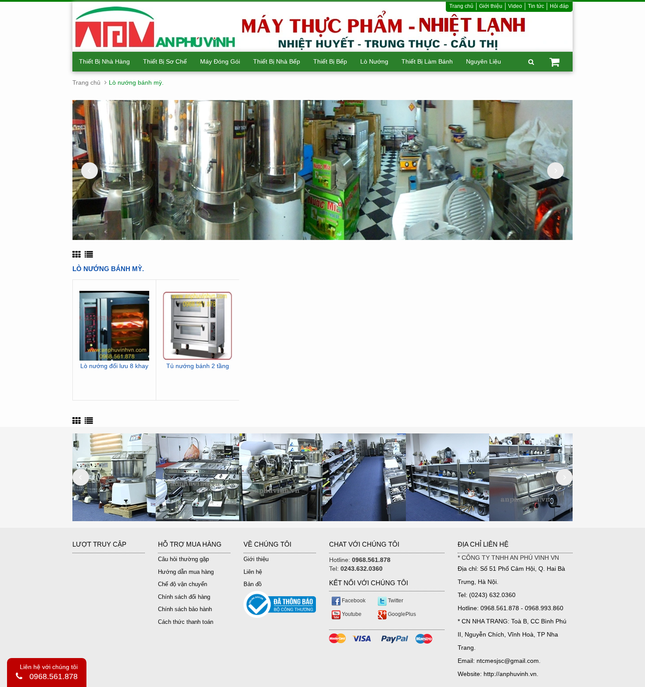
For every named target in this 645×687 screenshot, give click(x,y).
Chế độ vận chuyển (182, 584)
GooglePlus (401, 614)
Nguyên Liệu (483, 61)
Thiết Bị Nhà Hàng (104, 61)
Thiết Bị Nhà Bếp (276, 61)
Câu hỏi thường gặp (183, 559)
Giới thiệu (490, 6)
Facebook (353, 601)
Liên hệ (253, 572)
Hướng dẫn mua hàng (186, 572)
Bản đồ (253, 584)
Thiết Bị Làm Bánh (427, 61)
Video (515, 6)
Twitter (395, 601)
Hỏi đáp (559, 6)
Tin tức (536, 6)
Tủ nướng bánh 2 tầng (197, 366)
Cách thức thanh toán (185, 622)
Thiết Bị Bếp (330, 61)
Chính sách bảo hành (185, 609)
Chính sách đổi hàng (184, 597)
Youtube (351, 614)
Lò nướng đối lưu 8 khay (114, 366)
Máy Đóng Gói (220, 61)
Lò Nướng (374, 61)
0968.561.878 (53, 676)
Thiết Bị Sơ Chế (165, 61)
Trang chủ (461, 6)
